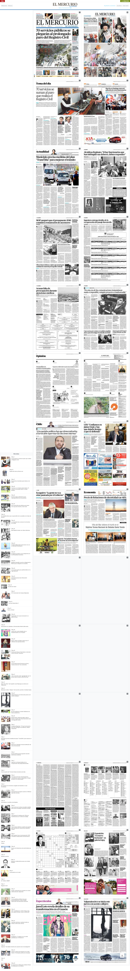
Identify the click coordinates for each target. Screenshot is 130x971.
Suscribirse (119, 5)
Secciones (4, 5)
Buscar (10, 5)
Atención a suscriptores (110, 5)
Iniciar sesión (125, 5)
